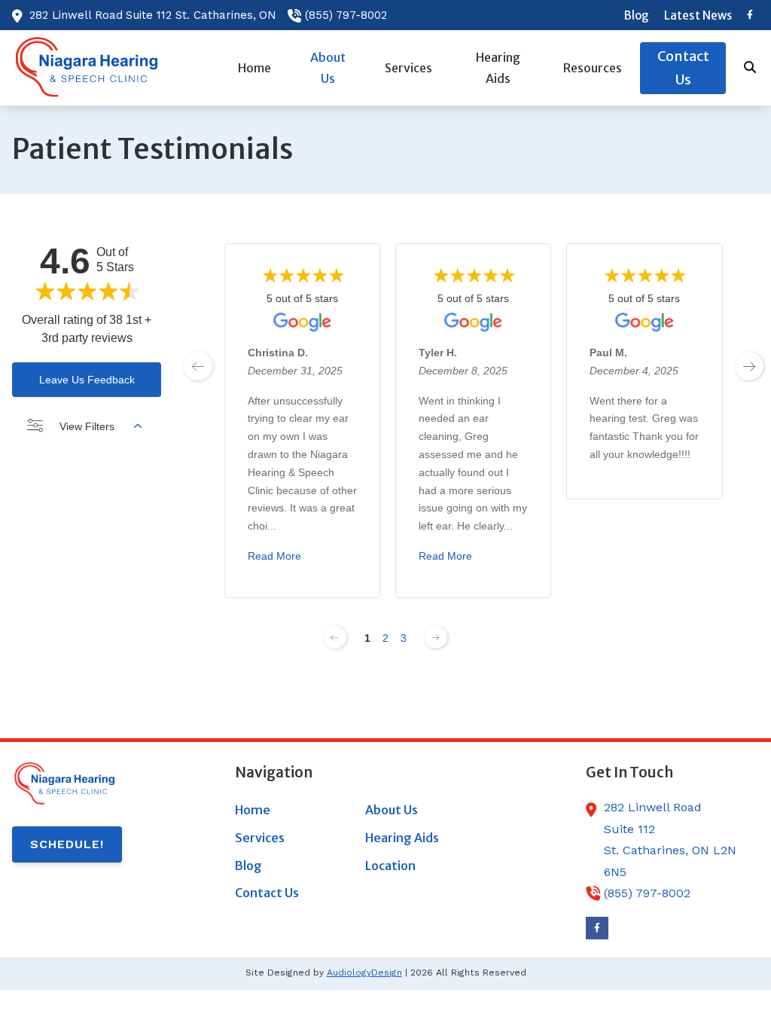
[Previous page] (335, 637)
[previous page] (198, 366)
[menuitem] (637, 15)
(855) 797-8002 (346, 15)
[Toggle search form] (750, 68)
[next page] (749, 366)
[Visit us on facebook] (750, 15)
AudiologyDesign (364, 972)
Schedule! (67, 844)
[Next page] (436, 637)
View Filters (86, 426)
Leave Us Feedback (87, 380)
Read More (274, 556)
